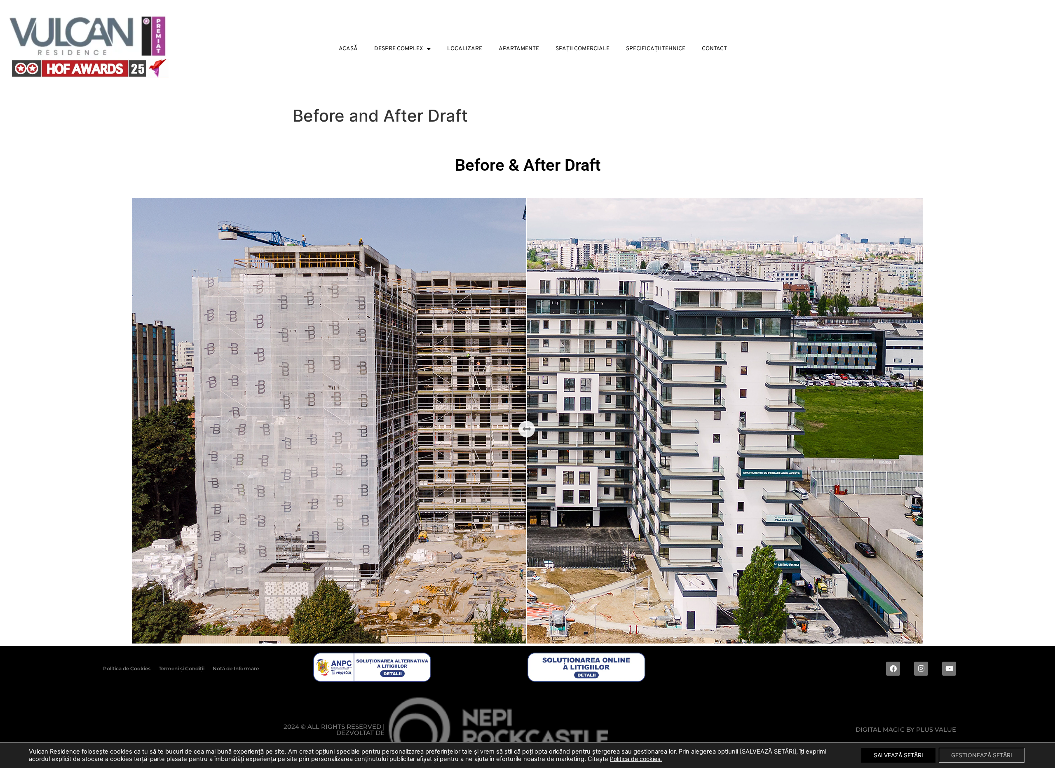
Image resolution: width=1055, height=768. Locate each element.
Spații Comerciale (583, 48)
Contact (714, 48)
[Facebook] (893, 669)
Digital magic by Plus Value (906, 729)
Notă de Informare (236, 668)
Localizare (464, 48)
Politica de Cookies (126, 668)
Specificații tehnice (655, 48)
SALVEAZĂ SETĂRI (898, 755)
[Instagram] (921, 669)
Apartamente (519, 48)
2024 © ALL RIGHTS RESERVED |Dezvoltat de (334, 730)
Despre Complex (398, 48)
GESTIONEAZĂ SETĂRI (981, 755)
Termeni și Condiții (181, 668)
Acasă (348, 48)
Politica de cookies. (636, 758)
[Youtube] (949, 669)
